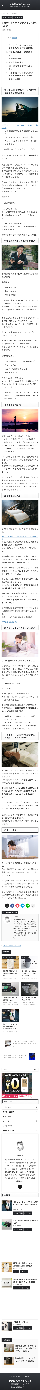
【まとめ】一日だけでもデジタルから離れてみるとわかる (21, 74)
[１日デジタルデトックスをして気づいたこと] (23, 906)
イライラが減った (16, 58)
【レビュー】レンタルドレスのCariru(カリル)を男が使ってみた (10, 1026)
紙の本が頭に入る (16, 62)
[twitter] (7, 906)
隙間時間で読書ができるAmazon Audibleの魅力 (10, 973)
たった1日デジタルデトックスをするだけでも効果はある (21, 46)
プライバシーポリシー (15, 1376)
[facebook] (12, 906)
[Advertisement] (20, 1247)
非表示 (14, 37)
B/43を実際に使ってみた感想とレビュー (10, 998)
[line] (28, 906)
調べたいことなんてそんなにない (20, 67)
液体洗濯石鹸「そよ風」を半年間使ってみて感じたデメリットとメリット (25, 1348)
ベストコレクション (21, 1322)
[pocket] (17, 906)
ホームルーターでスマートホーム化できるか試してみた (29, 973)
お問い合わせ (27, 1376)
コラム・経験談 (8, 946)
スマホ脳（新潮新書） (10, 622)
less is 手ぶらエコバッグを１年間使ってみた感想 (25, 1359)
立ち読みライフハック (20, 4)
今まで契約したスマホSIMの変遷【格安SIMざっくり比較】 (25, 1280)
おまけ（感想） (15, 79)
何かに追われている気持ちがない (21, 53)
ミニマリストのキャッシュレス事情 (29, 998)
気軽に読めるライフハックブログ (20, 1384)
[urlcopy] (33, 906)
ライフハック (17, 946)
